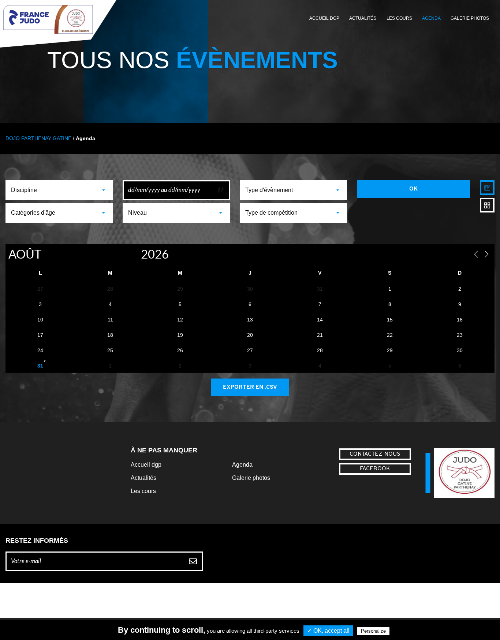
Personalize (373, 631)
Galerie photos (470, 18)
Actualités (362, 18)
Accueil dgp (146, 465)
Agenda (431, 18)
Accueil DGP (324, 18)
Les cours (399, 18)
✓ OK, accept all (328, 631)
